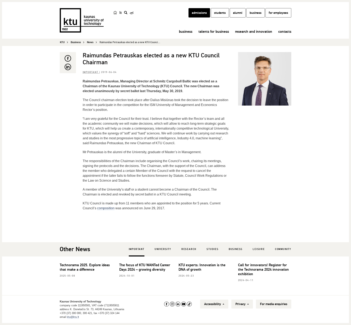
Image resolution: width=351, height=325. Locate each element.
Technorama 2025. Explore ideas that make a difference (85, 267)
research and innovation (253, 31)
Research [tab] (188, 249)
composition (106, 208)
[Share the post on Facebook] (68, 58)
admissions (199, 13)
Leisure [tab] (259, 249)
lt (120, 12)
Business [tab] (236, 249)
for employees (278, 13)
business (255, 13)
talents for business (213, 31)
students (220, 13)
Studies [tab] (213, 249)
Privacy (240, 304)
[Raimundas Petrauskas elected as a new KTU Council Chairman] (264, 79)
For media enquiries (273, 304)
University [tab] (163, 249)
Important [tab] (136, 249)
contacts (284, 31)
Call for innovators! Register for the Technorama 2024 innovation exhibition (263, 269)
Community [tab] (283, 249)
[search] (125, 12)
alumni (237, 13)
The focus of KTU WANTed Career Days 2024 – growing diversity (144, 267)
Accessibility (213, 304)
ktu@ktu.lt (73, 316)
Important (91, 72)
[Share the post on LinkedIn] (68, 67)
